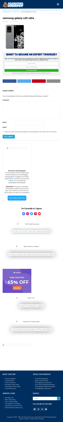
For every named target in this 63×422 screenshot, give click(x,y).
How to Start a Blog (11, 401)
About (21, 419)
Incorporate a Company (12, 403)
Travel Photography (41, 378)
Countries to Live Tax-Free (13, 405)
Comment (6, 100)
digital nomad (13, 180)
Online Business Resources (14, 407)
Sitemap (41, 419)
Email (5, 127)
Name (5, 122)
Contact (26, 419)
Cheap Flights (9, 380)
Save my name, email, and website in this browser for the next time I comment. (31, 132)
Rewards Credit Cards (12, 384)
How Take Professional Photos (45, 384)
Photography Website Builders (45, 386)
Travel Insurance (10, 382)
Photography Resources (43, 388)
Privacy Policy (34, 419)
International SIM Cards (12, 386)
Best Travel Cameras (41, 380)
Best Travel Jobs (10, 399)
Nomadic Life (9, 397)
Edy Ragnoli (14, 21)
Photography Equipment (43, 382)
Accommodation (10, 378)
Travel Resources (10, 388)
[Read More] (17, 198)
